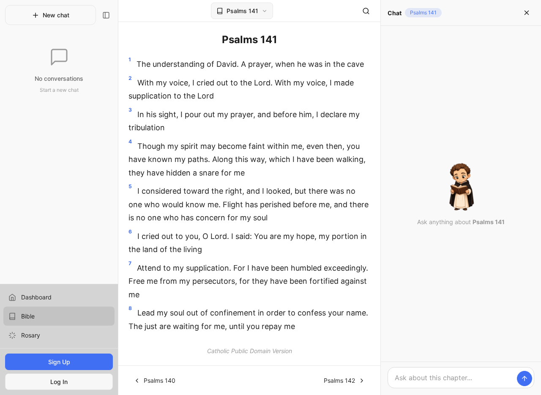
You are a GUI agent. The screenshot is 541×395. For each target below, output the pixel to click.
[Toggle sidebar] (106, 15)
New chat (56, 15)
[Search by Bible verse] (366, 11)
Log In (59, 381)
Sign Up (59, 361)
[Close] (526, 12)
